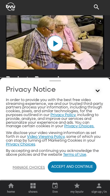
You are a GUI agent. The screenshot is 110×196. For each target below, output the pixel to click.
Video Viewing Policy (46, 137)
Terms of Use (74, 155)
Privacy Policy (62, 115)
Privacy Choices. (79, 126)
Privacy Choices (20, 144)
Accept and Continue (72, 167)
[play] (55, 43)
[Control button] (97, 91)
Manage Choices (29, 168)
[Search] (96, 7)
